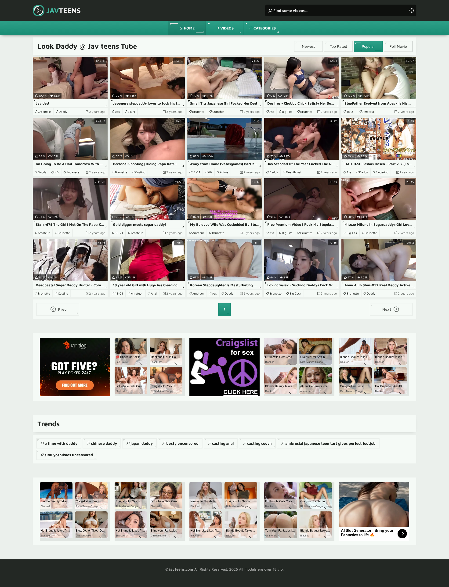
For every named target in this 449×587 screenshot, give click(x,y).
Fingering (382, 172)
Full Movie (398, 46)
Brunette (198, 111)
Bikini (131, 111)
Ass (117, 111)
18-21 (351, 111)
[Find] (411, 10)
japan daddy (141, 443)
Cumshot (218, 111)
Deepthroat (293, 172)
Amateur (368, 111)
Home (189, 28)
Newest (308, 46)
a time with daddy (61, 443)
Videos (227, 28)
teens (63, 10)
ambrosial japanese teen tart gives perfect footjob (330, 443)
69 (210, 172)
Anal (154, 293)
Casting (140, 172)
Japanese (73, 172)
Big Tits (287, 111)
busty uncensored (182, 443)
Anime (224, 172)
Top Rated (338, 46)
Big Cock (295, 293)
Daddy (63, 111)
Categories (264, 28)
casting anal (223, 443)
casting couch (259, 443)
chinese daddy (104, 443)
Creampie (44, 111)
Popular (368, 46)
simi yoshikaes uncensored (69, 455)
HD (56, 172)
